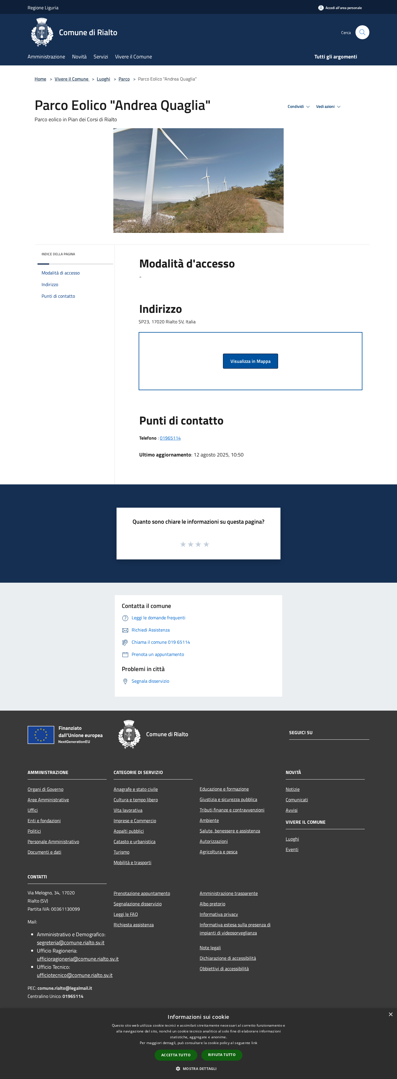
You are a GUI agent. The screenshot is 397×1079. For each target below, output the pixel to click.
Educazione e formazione (224, 788)
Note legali (210, 947)
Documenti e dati (44, 851)
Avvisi (292, 810)
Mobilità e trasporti (132, 862)
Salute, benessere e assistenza (230, 830)
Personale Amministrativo (53, 841)
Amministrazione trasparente (229, 893)
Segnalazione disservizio (138, 903)
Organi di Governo (45, 789)
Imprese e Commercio (135, 820)
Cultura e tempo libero (136, 799)
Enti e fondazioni (44, 820)
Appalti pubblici (129, 830)
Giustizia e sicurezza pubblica (228, 799)
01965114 (170, 437)
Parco (124, 78)
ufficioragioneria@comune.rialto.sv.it (78, 959)
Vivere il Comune (72, 78)
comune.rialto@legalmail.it (64, 988)
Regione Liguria (43, 7)
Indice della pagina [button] (58, 254)
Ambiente (209, 820)
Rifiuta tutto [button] (222, 1054)
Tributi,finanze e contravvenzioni (232, 809)
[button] (198, 1068)
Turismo (121, 851)
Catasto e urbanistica (134, 841)
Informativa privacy (219, 914)
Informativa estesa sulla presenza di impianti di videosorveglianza (235, 928)
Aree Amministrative (48, 799)
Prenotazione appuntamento (142, 893)
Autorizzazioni (214, 841)
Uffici (33, 810)
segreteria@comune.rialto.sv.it (70, 942)
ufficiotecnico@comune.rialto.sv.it (74, 975)
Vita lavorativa (128, 810)
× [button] (390, 1014)
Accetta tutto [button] (176, 1055)
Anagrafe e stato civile (136, 789)
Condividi (296, 106)
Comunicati (297, 799)
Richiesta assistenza (134, 924)
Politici (34, 830)
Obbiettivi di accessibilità (224, 968)
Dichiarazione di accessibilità (228, 958)
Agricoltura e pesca (218, 851)
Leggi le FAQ (126, 914)
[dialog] (198, 1043)
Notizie (293, 789)
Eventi (292, 849)
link (254, 1042)
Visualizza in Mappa (250, 361)
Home (40, 78)
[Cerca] (362, 32)
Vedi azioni (325, 106)
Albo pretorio (212, 903)
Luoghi (103, 78)
